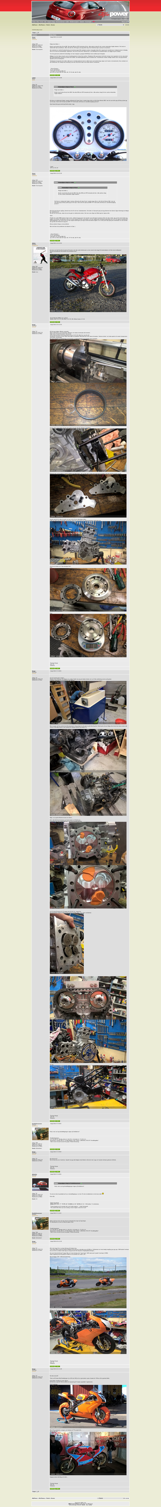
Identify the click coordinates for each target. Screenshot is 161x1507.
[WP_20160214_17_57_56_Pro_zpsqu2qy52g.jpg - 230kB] (88, 517)
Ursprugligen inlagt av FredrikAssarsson (69, 1183)
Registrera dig (125, 18)
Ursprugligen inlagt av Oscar (66, 86)
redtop (33, 77)
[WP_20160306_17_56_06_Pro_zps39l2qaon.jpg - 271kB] (88, 1062)
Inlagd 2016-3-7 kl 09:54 (55, 1174)
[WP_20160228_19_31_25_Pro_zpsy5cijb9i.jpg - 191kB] (88, 864)
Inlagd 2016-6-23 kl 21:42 (56, 1241)
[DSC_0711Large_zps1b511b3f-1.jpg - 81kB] (88, 1307)
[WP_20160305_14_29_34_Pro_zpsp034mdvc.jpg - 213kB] (88, 772)
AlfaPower (34, 25)
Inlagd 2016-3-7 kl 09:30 (55, 1123)
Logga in (119, 18)
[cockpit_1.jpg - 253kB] (88, 160)
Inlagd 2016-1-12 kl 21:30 (56, 173)
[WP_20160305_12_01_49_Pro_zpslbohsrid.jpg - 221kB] (88, 815)
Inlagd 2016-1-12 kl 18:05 (56, 37)
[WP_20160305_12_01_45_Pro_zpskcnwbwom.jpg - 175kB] (88, 723)
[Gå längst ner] (127, 25)
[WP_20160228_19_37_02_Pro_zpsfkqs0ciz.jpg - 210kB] (88, 908)
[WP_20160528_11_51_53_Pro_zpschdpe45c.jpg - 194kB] (88, 1474)
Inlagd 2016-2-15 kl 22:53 (56, 324)
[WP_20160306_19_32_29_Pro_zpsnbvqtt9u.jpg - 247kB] (88, 1108)
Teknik (48, 25)
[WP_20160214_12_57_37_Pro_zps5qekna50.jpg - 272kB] (88, 425)
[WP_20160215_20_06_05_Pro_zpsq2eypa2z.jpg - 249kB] (88, 656)
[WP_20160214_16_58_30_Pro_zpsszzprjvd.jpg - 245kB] (88, 471)
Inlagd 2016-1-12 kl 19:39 (56, 77)
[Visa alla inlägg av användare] (57, 75)
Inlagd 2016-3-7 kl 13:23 (55, 1213)
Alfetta (33, 243)
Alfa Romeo (42, 25)
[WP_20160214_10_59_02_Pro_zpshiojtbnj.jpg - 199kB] (88, 382)
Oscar (33, 37)
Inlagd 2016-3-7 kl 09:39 (55, 1151)
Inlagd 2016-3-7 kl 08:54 (55, 671)
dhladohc (34, 1174)
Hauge (33, 324)
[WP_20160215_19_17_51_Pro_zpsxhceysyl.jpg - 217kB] (88, 611)
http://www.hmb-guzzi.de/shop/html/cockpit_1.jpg (62, 104)
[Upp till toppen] (127, 1498)
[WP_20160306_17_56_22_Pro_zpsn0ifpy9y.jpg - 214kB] (88, 1019)
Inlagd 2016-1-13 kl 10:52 (56, 243)
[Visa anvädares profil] (52, 75)
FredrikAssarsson (37, 1123)
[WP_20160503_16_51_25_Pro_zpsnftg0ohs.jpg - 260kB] (88, 1353)
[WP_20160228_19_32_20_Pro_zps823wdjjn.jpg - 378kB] (67, 973)
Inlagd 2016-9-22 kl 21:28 (56, 1369)
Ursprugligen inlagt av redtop (66, 182)
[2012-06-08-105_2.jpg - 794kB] (88, 311)
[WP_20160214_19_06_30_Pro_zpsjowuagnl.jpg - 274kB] (88, 564)
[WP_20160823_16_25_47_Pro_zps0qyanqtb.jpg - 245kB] (88, 1427)
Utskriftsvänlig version (37, 29)
